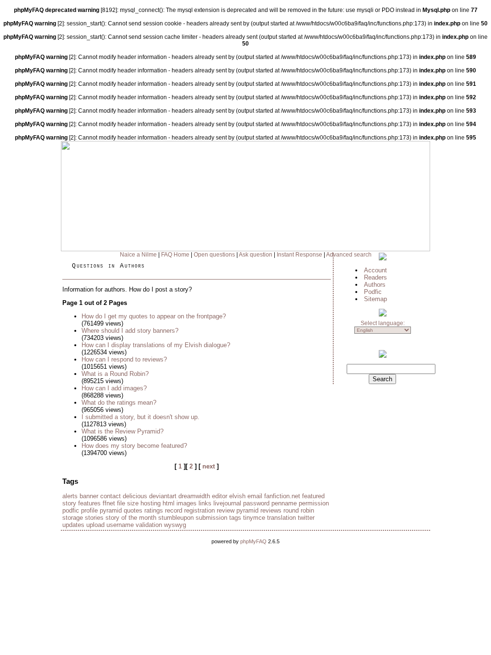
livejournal (227, 503)
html (169, 503)
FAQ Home (175, 254)
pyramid (111, 510)
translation (281, 517)
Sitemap (375, 299)
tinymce (254, 517)
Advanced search (349, 254)
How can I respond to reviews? (124, 359)
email (254, 496)
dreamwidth (194, 496)
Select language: (383, 323)
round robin (298, 510)
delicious (135, 496)
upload (95, 524)
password (256, 503)
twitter (306, 517)
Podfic (373, 291)
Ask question (255, 254)
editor (219, 496)
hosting (150, 503)
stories (94, 517)
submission (211, 517)
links (205, 503)
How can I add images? (114, 388)
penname (284, 503)
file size (128, 503)
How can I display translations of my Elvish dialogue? (156, 345)
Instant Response (299, 254)
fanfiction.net (282, 496)
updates (73, 524)
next (208, 466)
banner (89, 496)
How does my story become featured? (134, 445)
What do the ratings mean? (119, 402)
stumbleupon (176, 517)
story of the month (130, 517)
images (186, 503)
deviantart (162, 496)
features (89, 503)
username (120, 524)
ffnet (109, 503)
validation (149, 524)
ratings (153, 510)
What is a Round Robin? (115, 373)
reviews (270, 510)
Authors (375, 284)
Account (375, 270)
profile (89, 510)
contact (110, 496)
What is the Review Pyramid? (123, 431)
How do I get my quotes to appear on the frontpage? (154, 316)
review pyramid (237, 510)
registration (199, 510)
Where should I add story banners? (130, 330)
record (173, 510)
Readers (375, 277)
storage (72, 517)
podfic (70, 510)
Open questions (214, 254)
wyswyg (175, 524)
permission (314, 503)
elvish (237, 496)
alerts (70, 496)
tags (235, 517)
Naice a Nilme (138, 254)
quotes (133, 510)
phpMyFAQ (253, 541)
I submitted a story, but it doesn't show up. (140, 417)
